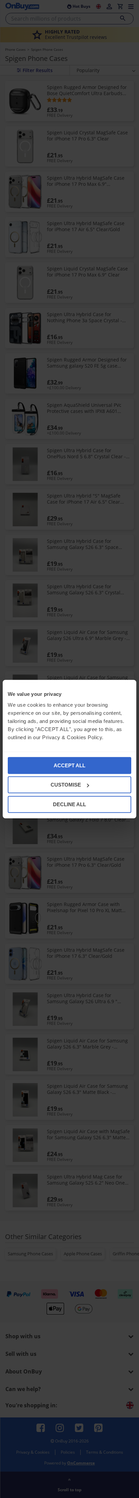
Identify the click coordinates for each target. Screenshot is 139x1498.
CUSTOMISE (66, 785)
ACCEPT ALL (69, 765)
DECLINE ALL (69, 804)
